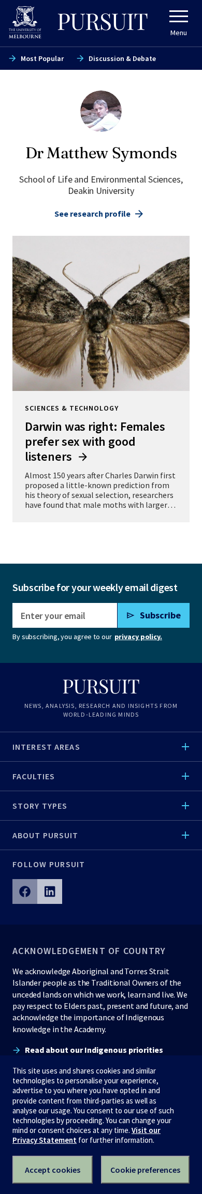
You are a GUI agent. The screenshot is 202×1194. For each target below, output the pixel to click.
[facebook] (24, 891)
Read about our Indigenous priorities (94, 1050)
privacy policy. (138, 636)
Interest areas (46, 747)
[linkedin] (49, 891)
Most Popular (42, 58)
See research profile (92, 213)
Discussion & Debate (122, 58)
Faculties (33, 776)
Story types (39, 805)
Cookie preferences (145, 1170)
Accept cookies (52, 1170)
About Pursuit (45, 835)
